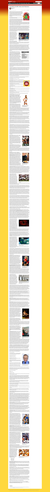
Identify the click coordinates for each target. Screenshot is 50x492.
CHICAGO (21, 0)
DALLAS (23, 0)
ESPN (10, 1)
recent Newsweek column (11, 456)
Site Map (37, 489)
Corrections (33, 489)
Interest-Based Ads (20, 489)
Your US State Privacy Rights (21, 490)
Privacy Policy (17, 490)
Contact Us (35, 489)
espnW (39, 3)
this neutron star (13, 227)
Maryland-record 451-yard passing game (16, 428)
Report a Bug (31, 489)
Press (11, 489)
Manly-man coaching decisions (24, 57)
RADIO (41, 3)
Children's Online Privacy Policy (26, 490)
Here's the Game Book (13, 263)
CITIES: (17, 0)
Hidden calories (23, 55)
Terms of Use (15, 490)
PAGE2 (13, 1)
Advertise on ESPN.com (14, 489)
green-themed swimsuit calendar (16, 102)
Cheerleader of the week (24, 54)
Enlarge (19, 32)
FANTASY (36, 3)
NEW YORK (28, 0)
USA (10, 0)
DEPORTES (12, 0)
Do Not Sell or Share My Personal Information (26, 489)
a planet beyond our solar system (19, 210)
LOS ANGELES (25, 0)
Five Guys (18, 152)
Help (10, 489)
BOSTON (19, 0)
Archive (12, 8)
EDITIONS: (9, 0)
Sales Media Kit (18, 489)
